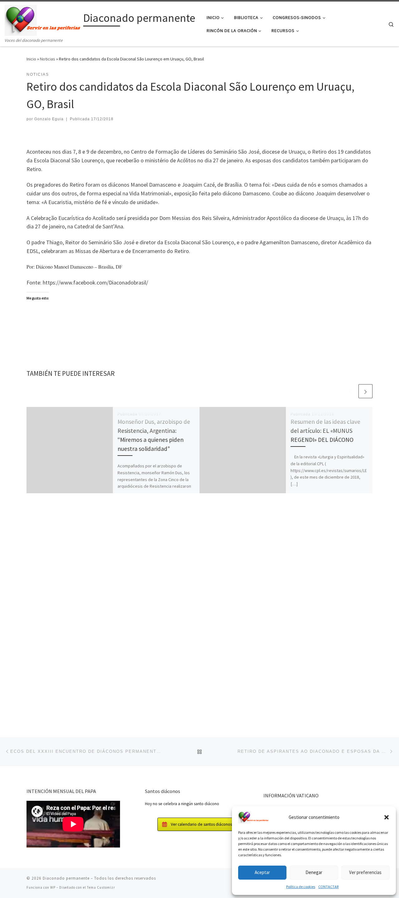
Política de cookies (300, 886)
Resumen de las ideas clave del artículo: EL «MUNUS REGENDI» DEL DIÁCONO (325, 430)
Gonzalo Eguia (49, 119)
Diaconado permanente (66, 878)
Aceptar (262, 872)
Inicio (31, 59)
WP (52, 887)
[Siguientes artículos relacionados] (365, 391)
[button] (386, 817)
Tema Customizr (101, 887)
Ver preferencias (365, 872)
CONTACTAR (328, 886)
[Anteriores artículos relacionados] (351, 391)
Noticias (47, 59)
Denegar (313, 872)
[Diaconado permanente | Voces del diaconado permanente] (43, 19)
